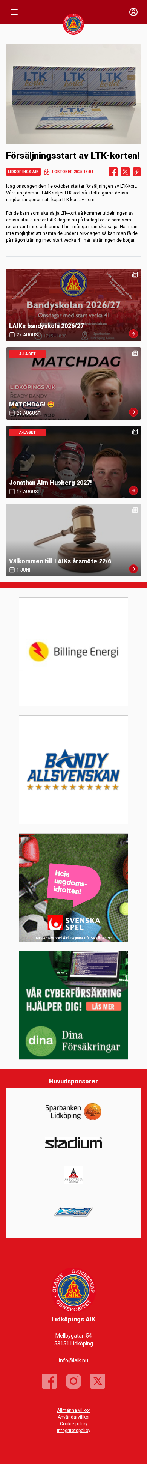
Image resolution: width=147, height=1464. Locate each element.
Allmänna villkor (73, 1410)
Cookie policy (73, 1423)
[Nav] (14, 12)
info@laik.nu (73, 1360)
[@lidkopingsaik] (73, 1381)
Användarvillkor (74, 1417)
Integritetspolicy (73, 1430)
